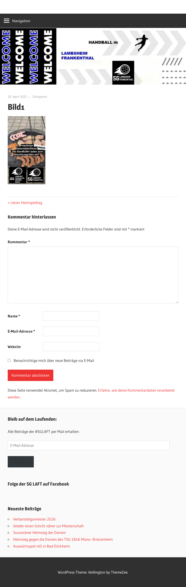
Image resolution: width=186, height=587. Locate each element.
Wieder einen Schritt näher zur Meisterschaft (48, 525)
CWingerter (39, 97)
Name (14, 316)
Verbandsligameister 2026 (34, 519)
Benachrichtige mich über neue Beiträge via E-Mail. (54, 360)
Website (14, 346)
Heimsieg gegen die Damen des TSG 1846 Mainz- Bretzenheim (63, 539)
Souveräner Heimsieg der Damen (39, 532)
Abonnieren (21, 461)
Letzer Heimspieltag (26, 202)
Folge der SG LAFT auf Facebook (38, 484)
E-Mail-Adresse (21, 331)
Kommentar (19, 241)
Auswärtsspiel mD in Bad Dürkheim (41, 546)
